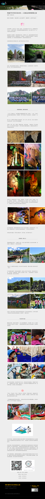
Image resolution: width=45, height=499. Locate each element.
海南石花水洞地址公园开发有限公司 (14, 493)
